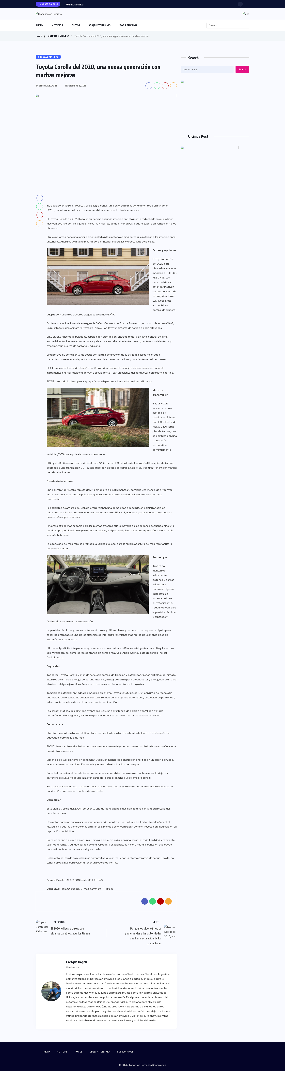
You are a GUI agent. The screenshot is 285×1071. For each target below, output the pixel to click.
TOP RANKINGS (128, 25)
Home (39, 36)
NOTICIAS (57, 25)
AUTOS (76, 25)
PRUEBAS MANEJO (58, 36)
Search (242, 69)
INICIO (39, 25)
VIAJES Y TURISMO (100, 25)
